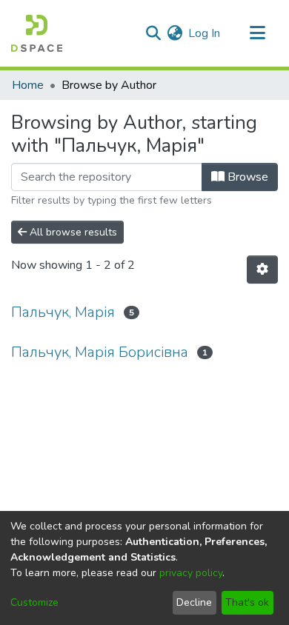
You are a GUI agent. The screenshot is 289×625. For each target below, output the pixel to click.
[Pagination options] (262, 269)
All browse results (72, 232)
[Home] (36, 33)
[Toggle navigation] (257, 33)
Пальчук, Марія (63, 312)
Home (28, 85)
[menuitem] (174, 33)
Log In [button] (205, 33)
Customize (34, 602)
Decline (194, 602)
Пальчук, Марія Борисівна (99, 352)
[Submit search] (153, 33)
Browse (246, 177)
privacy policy (190, 573)
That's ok (247, 602)
